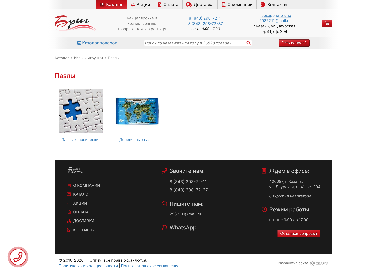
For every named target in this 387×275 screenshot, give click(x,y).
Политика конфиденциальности (88, 265)
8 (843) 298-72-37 (205, 23)
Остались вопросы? (299, 233)
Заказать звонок (18, 257)
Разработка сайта (293, 263)
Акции (143, 4)
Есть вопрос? (294, 42)
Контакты (277, 4)
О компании (240, 4)
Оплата (170, 4)
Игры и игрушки (88, 58)
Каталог (114, 4)
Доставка (204, 4)
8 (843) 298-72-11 (206, 18)
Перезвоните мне (275, 15)
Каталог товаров (99, 42)
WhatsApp (183, 227)
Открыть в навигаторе (290, 196)
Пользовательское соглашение (150, 265)
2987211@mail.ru (275, 20)
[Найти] (248, 43)
